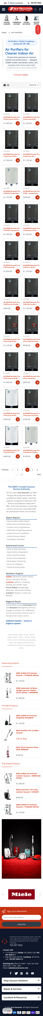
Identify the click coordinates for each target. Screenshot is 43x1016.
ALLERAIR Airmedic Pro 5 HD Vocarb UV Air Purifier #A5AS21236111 (31, 229)
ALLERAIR (6, 114)
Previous (5, 469)
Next (39, 474)
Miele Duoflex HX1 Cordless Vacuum (27, 731)
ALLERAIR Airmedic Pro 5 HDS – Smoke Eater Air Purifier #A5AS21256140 (31, 192)
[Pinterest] (27, 973)
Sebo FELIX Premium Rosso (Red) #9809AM (27, 748)
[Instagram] (21, 973)
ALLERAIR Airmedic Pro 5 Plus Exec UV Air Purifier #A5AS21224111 (11, 414)
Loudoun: (10, 582)
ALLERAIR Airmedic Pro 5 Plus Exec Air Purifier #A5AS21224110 (31, 414)
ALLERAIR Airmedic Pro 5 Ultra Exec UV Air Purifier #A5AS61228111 (11, 155)
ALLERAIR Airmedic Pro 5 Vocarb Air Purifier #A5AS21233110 (31, 451)
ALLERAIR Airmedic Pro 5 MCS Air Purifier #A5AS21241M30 (31, 303)
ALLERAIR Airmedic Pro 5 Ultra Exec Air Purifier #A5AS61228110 (31, 155)
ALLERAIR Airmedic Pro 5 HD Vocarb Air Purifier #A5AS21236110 (11, 266)
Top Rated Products (11, 763)
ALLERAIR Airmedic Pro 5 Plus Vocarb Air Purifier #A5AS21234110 (31, 377)
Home (4, 32)
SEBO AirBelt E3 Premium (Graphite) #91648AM (26, 717)
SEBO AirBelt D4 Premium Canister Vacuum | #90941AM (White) (28, 775)
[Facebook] (10, 973)
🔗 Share (38, 29)
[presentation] (3, 894)
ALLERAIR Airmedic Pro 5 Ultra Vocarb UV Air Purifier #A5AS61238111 (11, 118)
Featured (32, 85)
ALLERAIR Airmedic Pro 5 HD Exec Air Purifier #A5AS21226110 (11, 303)
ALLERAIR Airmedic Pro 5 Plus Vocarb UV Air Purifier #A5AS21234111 (11, 377)
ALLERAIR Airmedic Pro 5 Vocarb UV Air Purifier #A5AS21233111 (11, 451)
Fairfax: (9, 577)
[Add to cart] (18, 123)
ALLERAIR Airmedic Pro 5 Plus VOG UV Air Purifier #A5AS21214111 (11, 340)
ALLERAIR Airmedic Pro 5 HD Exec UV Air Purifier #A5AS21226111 (31, 266)
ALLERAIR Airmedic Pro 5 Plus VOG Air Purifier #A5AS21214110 (31, 340)
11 (22, 474)
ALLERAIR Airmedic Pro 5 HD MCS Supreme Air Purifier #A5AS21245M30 (11, 229)
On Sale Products (10, 705)
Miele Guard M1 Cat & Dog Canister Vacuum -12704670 (27, 791)
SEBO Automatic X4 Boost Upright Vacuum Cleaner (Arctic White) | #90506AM (27, 690)
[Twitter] (16, 973)
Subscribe (22, 924)
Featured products (10, 663)
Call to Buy (21, 738)
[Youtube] (32, 973)
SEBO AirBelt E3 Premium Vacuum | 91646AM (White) (27, 674)
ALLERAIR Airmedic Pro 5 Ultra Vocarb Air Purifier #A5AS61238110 (31, 118)
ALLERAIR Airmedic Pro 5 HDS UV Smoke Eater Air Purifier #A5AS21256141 (11, 192)
